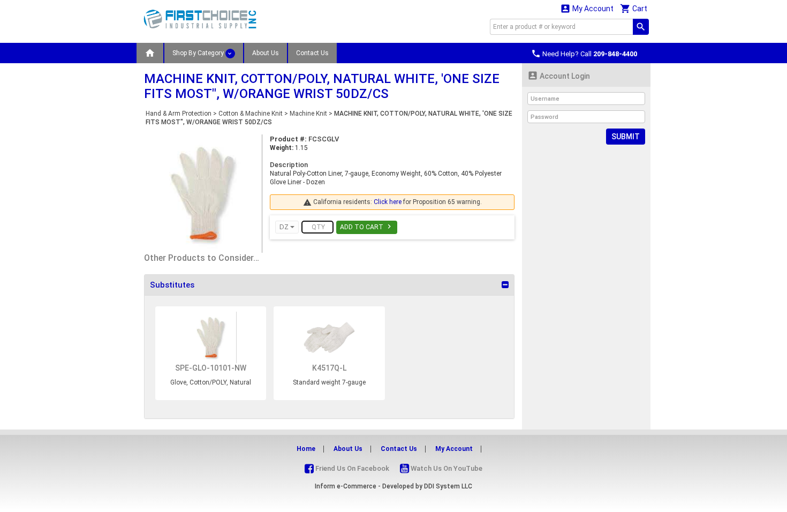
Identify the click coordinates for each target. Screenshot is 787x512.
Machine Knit (308, 113)
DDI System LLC (448, 486)
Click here (388, 202)
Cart (633, 8)
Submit (625, 136)
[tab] (329, 285)
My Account (587, 8)
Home (306, 449)
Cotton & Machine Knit (250, 113)
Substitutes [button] (172, 285)
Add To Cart (367, 226)
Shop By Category (198, 53)
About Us (265, 53)
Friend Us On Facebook (351, 468)
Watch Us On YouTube (445, 468)
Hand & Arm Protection (178, 113)
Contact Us (312, 53)
